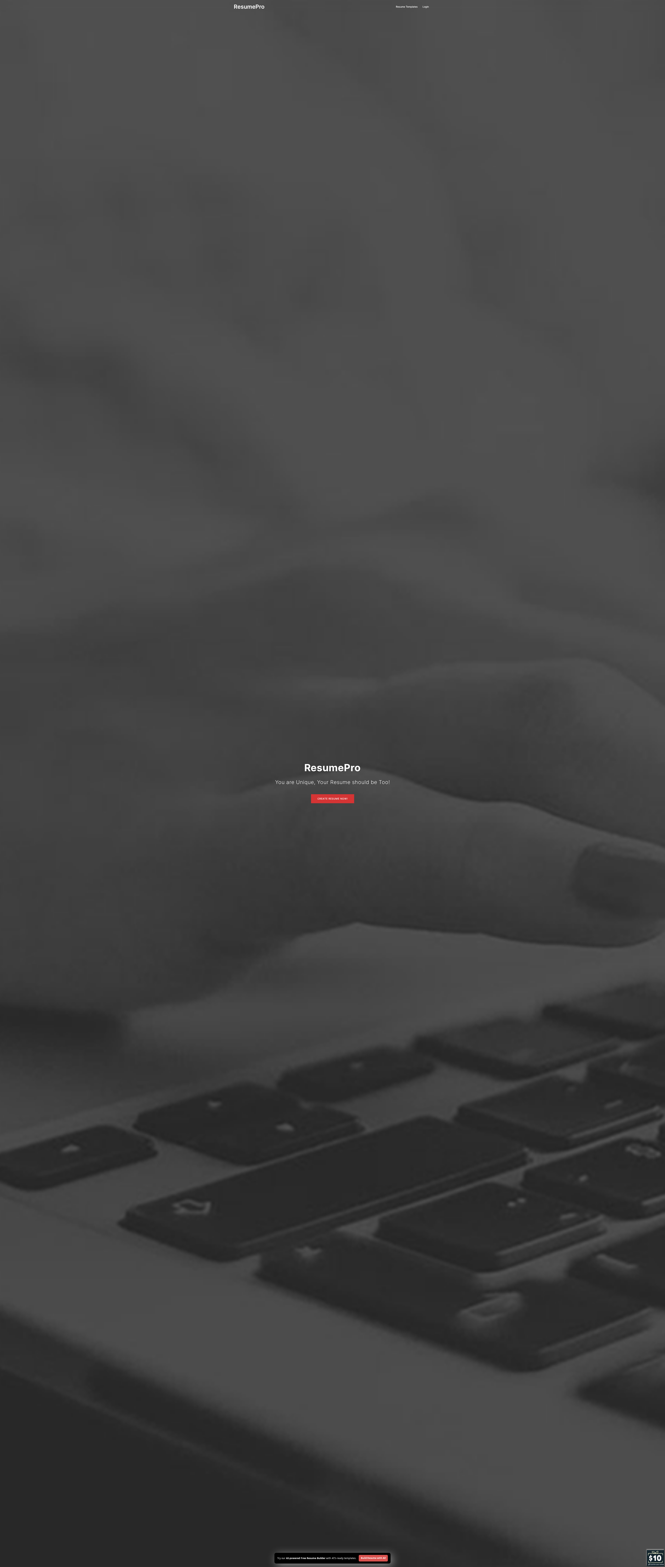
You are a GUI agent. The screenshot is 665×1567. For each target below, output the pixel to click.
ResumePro (249, 6)
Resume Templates (407, 6)
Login (426, 6)
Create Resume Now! (332, 798)
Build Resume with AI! (373, 1558)
